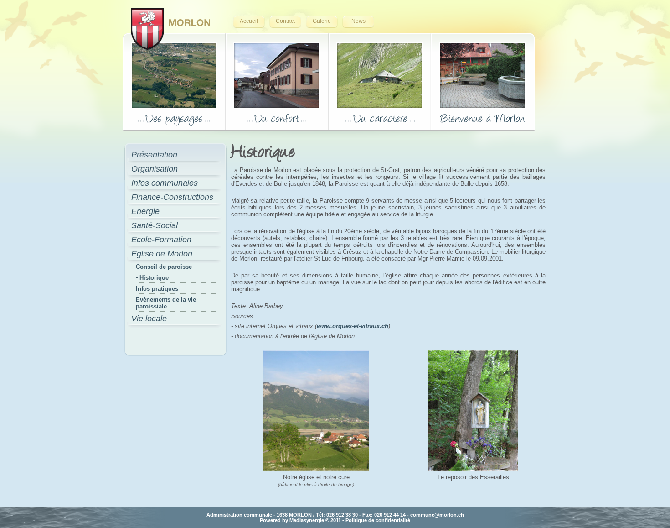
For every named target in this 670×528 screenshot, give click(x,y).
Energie (145, 211)
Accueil (249, 21)
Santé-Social (154, 225)
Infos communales (164, 183)
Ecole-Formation (161, 239)
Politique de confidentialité (377, 520)
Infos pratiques (157, 288)
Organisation (154, 168)
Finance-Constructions (172, 197)
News (358, 21)
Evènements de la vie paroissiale (166, 303)
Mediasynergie (306, 520)
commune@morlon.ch (437, 515)
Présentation (154, 154)
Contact (285, 21)
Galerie (322, 21)
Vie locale (149, 318)
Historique (154, 277)
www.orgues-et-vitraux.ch (352, 326)
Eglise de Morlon (161, 253)
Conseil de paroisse (164, 266)
